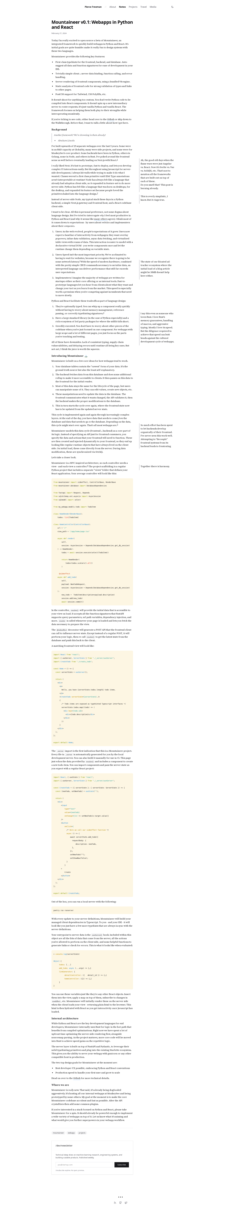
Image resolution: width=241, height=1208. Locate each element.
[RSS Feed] (115, 1202)
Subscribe (121, 1165)
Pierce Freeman (93, 6)
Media (153, 6)
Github (110, 119)
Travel (143, 6)
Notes (122, 6)
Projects (133, 6)
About (112, 6)
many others (100, 218)
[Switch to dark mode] (172, 7)
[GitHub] (120, 1202)
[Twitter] (126, 1202)
